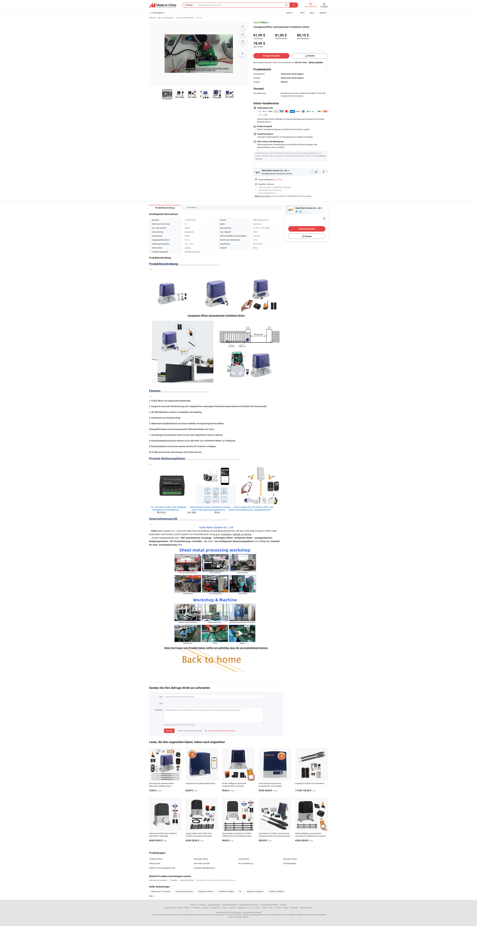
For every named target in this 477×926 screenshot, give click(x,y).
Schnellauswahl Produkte (269, 905)
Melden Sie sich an (262, 196)
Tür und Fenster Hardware (185, 18)
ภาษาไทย (278, 908)
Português (196, 908)
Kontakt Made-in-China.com (248, 905)
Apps (312, 13)
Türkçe (286, 908)
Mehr (151, 896)
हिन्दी (271, 908)
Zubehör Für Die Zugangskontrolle (162, 868)
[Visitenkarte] (324, 218)
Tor (240, 891)
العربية (251, 908)
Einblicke (283, 905)
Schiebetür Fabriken (226, 891)
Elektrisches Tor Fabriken (160, 891)
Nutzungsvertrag (213, 905)
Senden (169, 730)
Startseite (152, 18)
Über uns (194, 905)
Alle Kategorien (158, 13)
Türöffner (199, 18)
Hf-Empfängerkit (289, 863)
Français (205, 908)
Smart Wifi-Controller (202, 863)
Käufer (288, 13)
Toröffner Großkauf (276, 891)
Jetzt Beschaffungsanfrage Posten (220, 730)
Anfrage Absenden (271, 56)
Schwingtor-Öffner (201, 859)
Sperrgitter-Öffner (290, 859)
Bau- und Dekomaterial (165, 18)
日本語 (264, 908)
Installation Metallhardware (204, 868)
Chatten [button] (311, 56)
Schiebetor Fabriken (205, 891)
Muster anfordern (316, 62)
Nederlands (242, 908)
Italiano (225, 908)
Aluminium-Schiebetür (255, 891)
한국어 (257, 908)
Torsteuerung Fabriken (184, 891)
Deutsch (233, 908)
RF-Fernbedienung (245, 863)
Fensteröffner (243, 859)
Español (187, 908)
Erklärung (202, 905)
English (179, 908)
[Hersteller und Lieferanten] (162, 5)
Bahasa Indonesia (306, 908)
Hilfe (302, 13)
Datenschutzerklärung (229, 905)
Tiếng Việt (294, 908)
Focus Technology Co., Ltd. (236, 912)
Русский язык (215, 908)
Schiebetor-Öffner (156, 859)
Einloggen (324, 6)
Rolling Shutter (154, 863)
